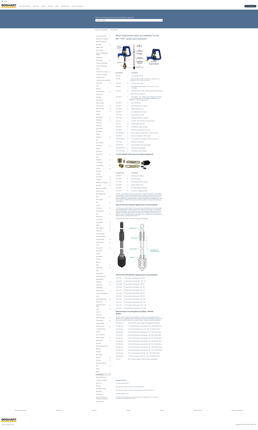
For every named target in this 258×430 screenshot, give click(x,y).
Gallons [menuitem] (98, 134)
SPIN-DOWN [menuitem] (99, 287)
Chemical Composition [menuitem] (101, 66)
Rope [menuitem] (97, 270)
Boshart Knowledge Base (101, 30)
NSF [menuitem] (97, 202)
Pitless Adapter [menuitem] (100, 228)
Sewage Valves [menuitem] (99, 279)
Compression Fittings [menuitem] (101, 74)
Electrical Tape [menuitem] (99, 401)
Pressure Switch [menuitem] (100, 239)
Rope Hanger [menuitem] (99, 273)
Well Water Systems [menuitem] (101, 363)
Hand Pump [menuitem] (99, 151)
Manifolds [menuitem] (98, 185)
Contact (57, 6)
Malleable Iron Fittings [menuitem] (101, 182)
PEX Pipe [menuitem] (98, 386)
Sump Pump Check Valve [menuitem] (100, 305)
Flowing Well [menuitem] (99, 394)
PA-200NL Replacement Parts (122, 393)
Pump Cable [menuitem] (99, 248)
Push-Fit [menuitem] (98, 253)
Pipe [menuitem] (97, 214)
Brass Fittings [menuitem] (99, 50)
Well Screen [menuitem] (99, 391)
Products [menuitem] (128, 410)
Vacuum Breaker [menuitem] (100, 337)
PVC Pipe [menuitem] (98, 259)
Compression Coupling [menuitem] (102, 71)
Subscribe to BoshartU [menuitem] (20, 410)
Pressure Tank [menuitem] (100, 242)
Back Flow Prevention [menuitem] (101, 41)
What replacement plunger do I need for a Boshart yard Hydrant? (130, 386)
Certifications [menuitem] (99, 57)
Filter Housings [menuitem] (100, 108)
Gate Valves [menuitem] (99, 145)
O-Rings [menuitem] (98, 205)
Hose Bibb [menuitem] (98, 160)
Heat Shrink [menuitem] (99, 154)
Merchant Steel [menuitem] (100, 191)
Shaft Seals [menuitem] (99, 282)
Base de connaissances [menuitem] (237, 410)
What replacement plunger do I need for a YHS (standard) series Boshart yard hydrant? (134, 390)
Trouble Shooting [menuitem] (100, 329)
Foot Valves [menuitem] (99, 131)
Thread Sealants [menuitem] (100, 323)
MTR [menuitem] (97, 196)
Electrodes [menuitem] (98, 97)
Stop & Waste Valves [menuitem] (101, 299)
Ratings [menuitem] (98, 262)
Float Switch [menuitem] (99, 120)
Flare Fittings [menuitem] (99, 117)
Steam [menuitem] (97, 296)
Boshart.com (36, 6)
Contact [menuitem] (162, 410)
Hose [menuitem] (97, 157)
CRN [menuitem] (97, 86)
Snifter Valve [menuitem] (99, 285)
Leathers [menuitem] (98, 174)
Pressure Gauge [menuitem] (100, 233)
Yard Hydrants (114, 30)
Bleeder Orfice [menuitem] (99, 47)
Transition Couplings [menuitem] (101, 380)
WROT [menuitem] (97, 371)
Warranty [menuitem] (98, 343)
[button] (110, 36)
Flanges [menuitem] (98, 114)
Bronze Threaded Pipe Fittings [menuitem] (101, 53)
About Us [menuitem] (94, 410)
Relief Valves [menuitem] (99, 268)
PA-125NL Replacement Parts (122, 383)
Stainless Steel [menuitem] (99, 290)
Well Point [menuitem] (98, 357)
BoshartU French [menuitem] (198, 410)
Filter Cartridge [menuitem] (100, 103)
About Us (43, 6)
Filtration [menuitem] (98, 111)
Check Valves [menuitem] (99, 60)
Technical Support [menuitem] (100, 317)
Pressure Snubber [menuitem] (100, 236)
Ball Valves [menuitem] (98, 44)
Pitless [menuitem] (97, 225)
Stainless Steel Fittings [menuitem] (101, 293)
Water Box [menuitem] (98, 383)
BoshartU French (65, 6)
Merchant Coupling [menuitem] (101, 188)
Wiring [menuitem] (97, 369)
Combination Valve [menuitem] (101, 388)
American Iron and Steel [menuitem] (102, 39)
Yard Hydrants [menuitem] (99, 374)
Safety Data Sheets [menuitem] (101, 276)
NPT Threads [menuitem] (99, 199)
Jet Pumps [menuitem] (98, 171)
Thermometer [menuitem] (99, 320)
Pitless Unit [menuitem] (99, 231)
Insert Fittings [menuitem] (99, 165)
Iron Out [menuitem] (98, 168)
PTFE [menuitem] (97, 245)
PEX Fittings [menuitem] (99, 208)
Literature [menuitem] (98, 179)
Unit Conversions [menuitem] (100, 334)
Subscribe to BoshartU (25, 6)
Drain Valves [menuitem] (99, 94)
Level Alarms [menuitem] (99, 177)
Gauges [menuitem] (98, 148)
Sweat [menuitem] (97, 309)
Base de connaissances (77, 6)
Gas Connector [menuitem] (100, 142)
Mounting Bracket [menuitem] (100, 194)
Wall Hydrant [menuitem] (99, 340)
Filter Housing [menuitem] (99, 105)
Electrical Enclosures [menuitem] (101, 377)
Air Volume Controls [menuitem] (101, 36)
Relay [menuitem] (97, 265)
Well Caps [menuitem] (98, 351)
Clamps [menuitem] (98, 69)
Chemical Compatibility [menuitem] (102, 63)
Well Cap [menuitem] (98, 349)
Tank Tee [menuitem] (98, 312)
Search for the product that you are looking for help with (114, 17)
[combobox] (127, 20)
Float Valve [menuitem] (99, 123)
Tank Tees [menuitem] (98, 315)
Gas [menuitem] (97, 140)
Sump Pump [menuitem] (99, 302)
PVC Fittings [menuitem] (99, 256)
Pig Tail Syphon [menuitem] (100, 211)
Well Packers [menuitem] (99, 354)
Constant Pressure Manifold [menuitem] (103, 80)
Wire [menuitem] (97, 366)
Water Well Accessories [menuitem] (102, 346)
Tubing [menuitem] (98, 332)
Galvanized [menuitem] (99, 137)
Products (50, 6)
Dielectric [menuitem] (98, 88)
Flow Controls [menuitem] (99, 128)
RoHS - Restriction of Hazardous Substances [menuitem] (102, 397)
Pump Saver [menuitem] (99, 250)
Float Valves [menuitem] (99, 125)
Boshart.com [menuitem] (59, 410)
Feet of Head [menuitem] (99, 100)
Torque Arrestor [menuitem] (100, 326)
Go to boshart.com (250, 6)
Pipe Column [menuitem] (99, 216)
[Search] (161, 20)
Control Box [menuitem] (99, 83)
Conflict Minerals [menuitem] (100, 77)
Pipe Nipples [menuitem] (99, 222)
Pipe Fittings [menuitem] (99, 219)
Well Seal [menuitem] (98, 360)
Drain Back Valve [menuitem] (100, 91)
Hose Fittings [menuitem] (99, 162)
